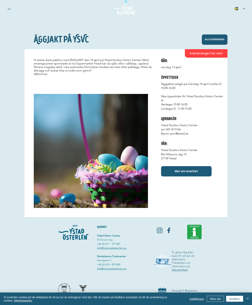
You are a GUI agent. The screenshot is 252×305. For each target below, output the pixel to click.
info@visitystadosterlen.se (112, 248)
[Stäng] (247, 298)
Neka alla (215, 299)
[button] (9, 9)
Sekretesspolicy (23, 300)
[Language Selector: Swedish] (240, 8)
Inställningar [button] (197, 299)
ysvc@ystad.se (179, 133)
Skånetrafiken (180, 269)
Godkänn (234, 299)
